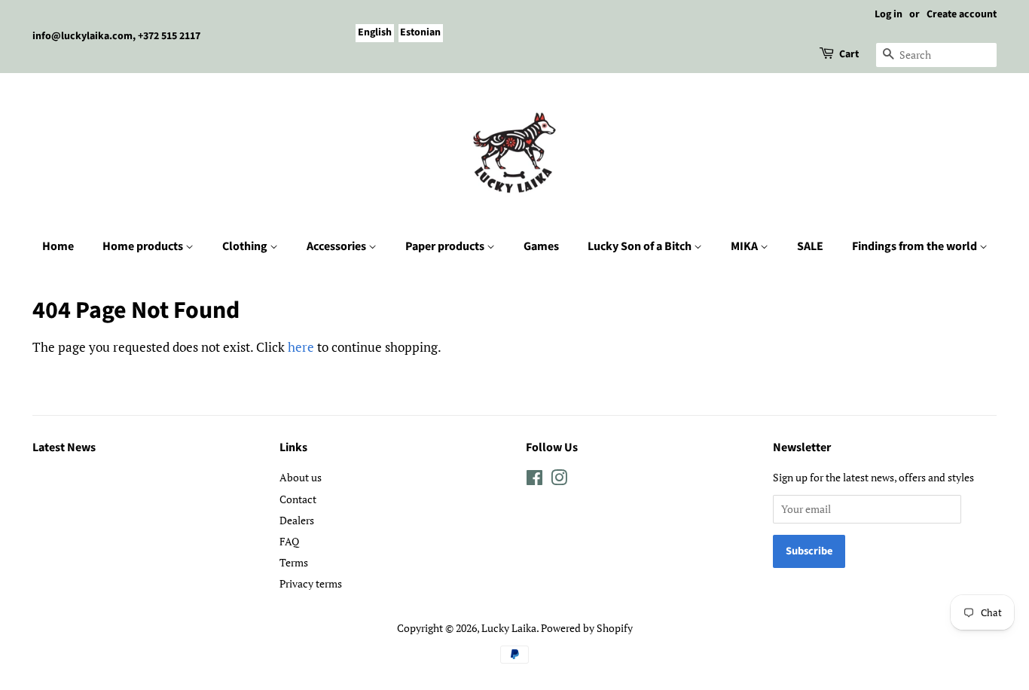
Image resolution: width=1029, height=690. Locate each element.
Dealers (296, 520)
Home (58, 246)
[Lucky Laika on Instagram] (559, 480)
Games (541, 246)
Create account (962, 14)
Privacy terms (310, 583)
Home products (143, 246)
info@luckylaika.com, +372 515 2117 (116, 36)
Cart (849, 54)
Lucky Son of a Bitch (641, 246)
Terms (293, 562)
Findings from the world (915, 246)
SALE (810, 246)
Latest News (64, 447)
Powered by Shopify (587, 628)
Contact (297, 499)
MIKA (745, 246)
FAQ (289, 541)
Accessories (337, 246)
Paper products (446, 246)
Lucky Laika (508, 628)
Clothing (246, 246)
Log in (888, 14)
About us (300, 477)
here (301, 347)
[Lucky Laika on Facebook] (534, 480)
